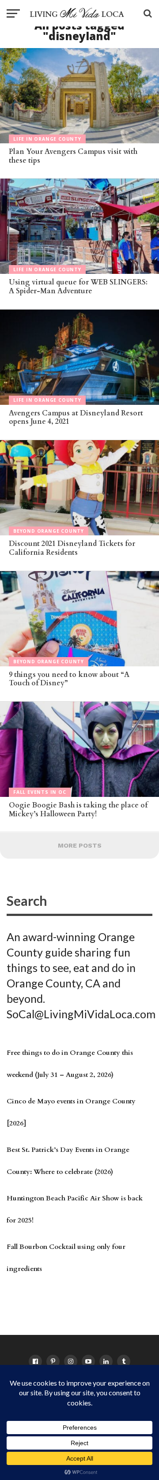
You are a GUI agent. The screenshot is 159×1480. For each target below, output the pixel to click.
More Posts (80, 845)
